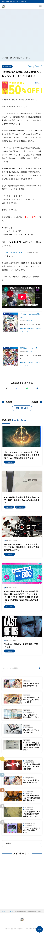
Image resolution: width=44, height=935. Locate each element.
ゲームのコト (7, 66)
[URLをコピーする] (37, 388)
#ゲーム (38, 66)
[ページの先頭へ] (39, 929)
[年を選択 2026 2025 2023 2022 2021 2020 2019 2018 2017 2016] (22, 843)
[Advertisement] (22, 33)
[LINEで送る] (27, 388)
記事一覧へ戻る (22, 408)
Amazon (23, 328)
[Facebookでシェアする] (17, 388)
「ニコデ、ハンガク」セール (13, 253)
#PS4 (30, 66)
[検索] (39, 668)
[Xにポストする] (7, 388)
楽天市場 (30, 328)
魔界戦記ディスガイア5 (28, 348)
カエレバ (29, 320)
